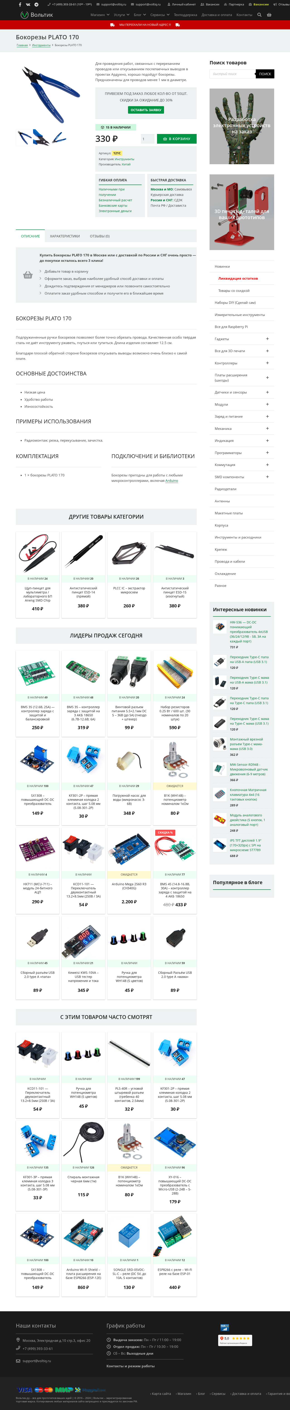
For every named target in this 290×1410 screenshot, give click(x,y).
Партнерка (236, 4)
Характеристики (65, 236)
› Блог (200, 1394)
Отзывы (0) (99, 236)
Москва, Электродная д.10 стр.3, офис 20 (56, 1340)
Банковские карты (113, 206)
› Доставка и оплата (245, 1394)
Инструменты (41, 45)
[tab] (30, 236)
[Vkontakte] (28, 4)
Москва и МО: (162, 189)
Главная (22, 45)
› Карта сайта (160, 1394)
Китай (126, 164)
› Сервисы (217, 1394)
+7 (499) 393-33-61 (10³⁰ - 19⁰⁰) (72, 4)
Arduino (171, 480)
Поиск (265, 74)
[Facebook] (20, 4)
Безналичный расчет (115, 200)
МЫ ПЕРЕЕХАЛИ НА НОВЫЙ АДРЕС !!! (145, 25)
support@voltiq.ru (113, 4)
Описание (30, 236)
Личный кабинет (184, 4)
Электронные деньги (115, 211)
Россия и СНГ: (162, 200)
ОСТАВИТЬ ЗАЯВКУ (146, 110)
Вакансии (261, 4)
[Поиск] (259, 14)
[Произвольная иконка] (36, 4)
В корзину (180, 138)
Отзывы (284, 4)
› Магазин (183, 1394)
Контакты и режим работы (130, 1366)
